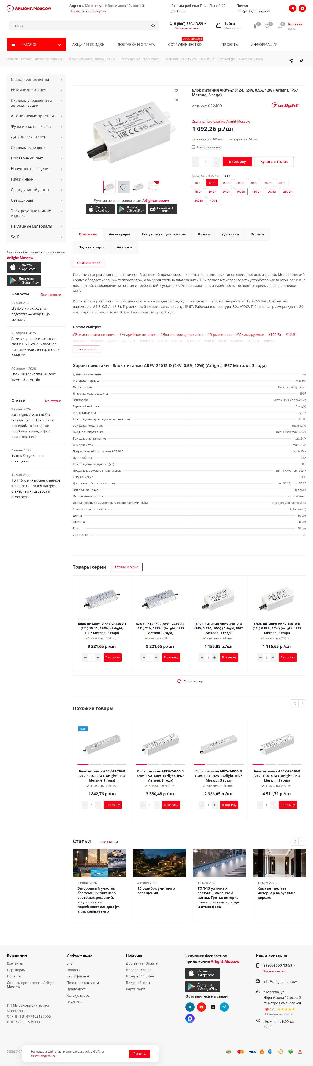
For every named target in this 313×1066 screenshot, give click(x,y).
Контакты (15, 963)
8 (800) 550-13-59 (188, 24)
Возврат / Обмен (140, 976)
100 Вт (275, 334)
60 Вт (254, 341)
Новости (73, 969)
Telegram (224, 1007)
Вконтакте (190, 1007)
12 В (291, 334)
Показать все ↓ (86, 349)
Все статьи (109, 841)
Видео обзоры (138, 982)
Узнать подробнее (43, 1056)
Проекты (14, 976)
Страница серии (88, 263)
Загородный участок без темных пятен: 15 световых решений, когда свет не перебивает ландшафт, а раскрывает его (98, 899)
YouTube (201, 1007)
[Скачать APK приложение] (162, 209)
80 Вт (270, 341)
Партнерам (16, 969)
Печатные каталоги (82, 982)
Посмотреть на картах (87, 11)
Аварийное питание (139, 334)
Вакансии (74, 1001)
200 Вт (98, 341)
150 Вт (80, 341)
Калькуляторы (78, 995)
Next (302, 704)
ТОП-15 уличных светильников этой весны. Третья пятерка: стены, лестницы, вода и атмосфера (218, 897)
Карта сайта (136, 989)
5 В (223, 341)
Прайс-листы (77, 989)
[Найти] (153, 25)
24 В (114, 341)
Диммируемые (251, 334)
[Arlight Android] (131, 209)
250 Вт (129, 341)
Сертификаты (77, 976)
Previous (295, 704)
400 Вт (194, 341)
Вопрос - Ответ (138, 969)
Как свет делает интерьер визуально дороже (276, 893)
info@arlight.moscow (253, 11)
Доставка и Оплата (141, 963)
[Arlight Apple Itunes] (100, 209)
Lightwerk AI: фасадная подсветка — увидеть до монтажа (30, 314)
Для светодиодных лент (183, 334)
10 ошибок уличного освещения (156, 890)
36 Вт (178, 341)
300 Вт (147, 341)
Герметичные (221, 334)
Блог (70, 963)
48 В (210, 341)
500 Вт (238, 341)
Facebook (190, 1018)
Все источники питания (95, 334)
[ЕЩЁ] (298, 44)
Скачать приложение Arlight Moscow (30, 984)
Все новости (51, 294)
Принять (139, 1053)
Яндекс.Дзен (212, 1007)
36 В (163, 341)
